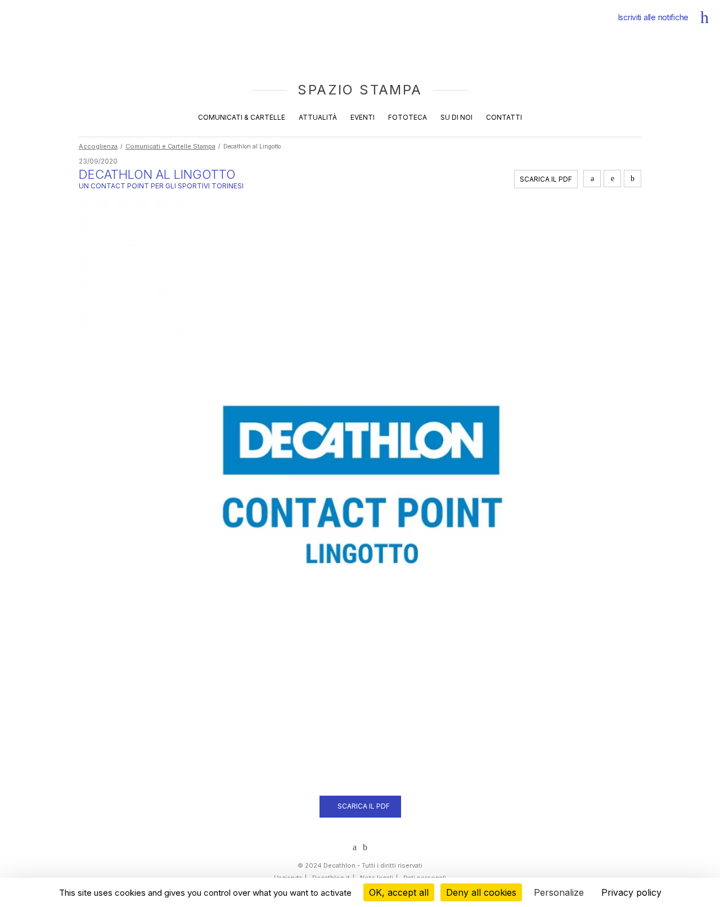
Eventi (362, 117)
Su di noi (456, 117)
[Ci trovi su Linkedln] (355, 847)
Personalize (559, 892)
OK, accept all (399, 892)
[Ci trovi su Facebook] (365, 847)
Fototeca (407, 117)
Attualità (318, 117)
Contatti (504, 117)
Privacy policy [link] (631, 892)
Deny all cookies (481, 892)
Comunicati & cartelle (241, 117)
